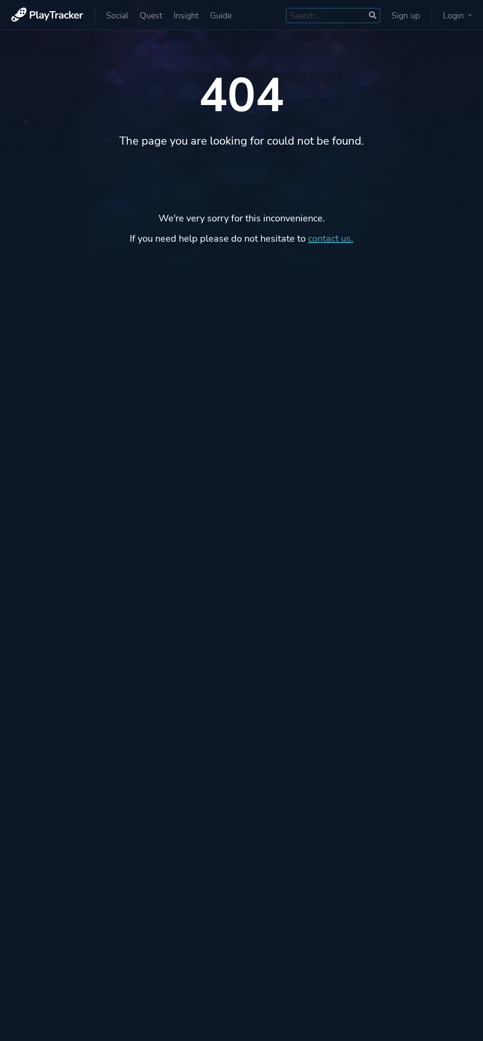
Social (117, 15)
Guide (221, 15)
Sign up (405, 15)
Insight (186, 15)
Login (454, 15)
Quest (151, 15)
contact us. (330, 238)
